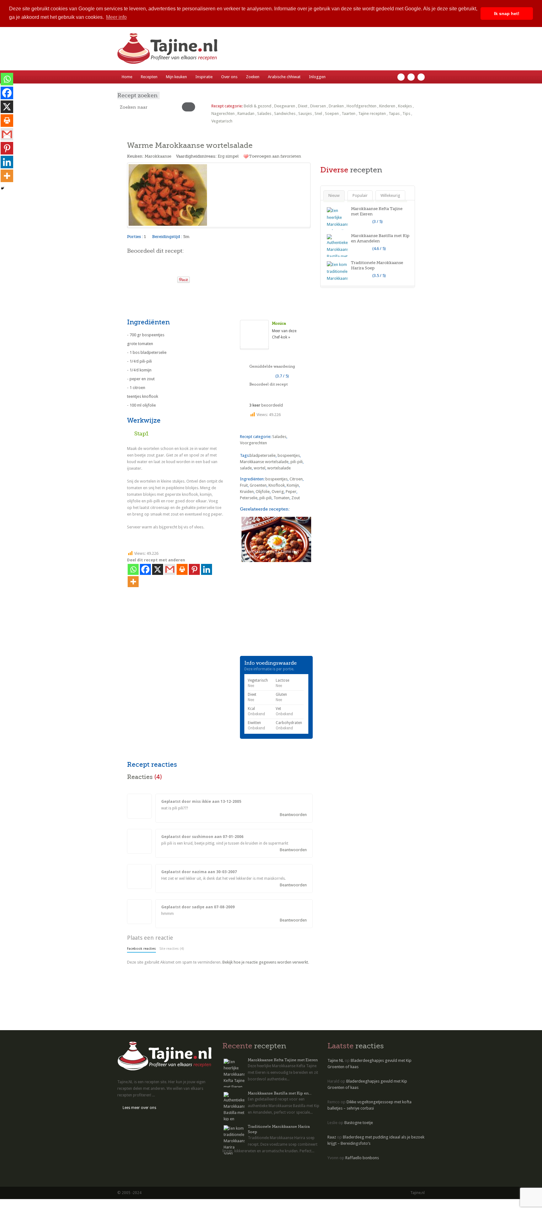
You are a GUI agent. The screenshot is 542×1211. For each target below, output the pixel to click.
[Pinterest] (194, 569)
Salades (264, 113)
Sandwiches (284, 113)
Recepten (149, 76)
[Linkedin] (206, 569)
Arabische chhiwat (284, 76)
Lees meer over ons (139, 1108)
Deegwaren (284, 106)
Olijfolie (263, 491)
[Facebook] (145, 569)
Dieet (302, 106)
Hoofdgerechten (361, 106)
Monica (279, 323)
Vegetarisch (221, 121)
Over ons (229, 76)
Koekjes (405, 106)
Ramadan (245, 113)
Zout (295, 497)
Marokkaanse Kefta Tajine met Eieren (283, 1060)
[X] (157, 569)
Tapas (394, 113)
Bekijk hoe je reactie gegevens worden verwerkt (265, 962)
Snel (318, 113)
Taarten (348, 113)
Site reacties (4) (171, 949)
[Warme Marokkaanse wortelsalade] (218, 195)
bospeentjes (289, 455)
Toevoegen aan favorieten (275, 156)
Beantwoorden (293, 814)
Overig (278, 491)
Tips (406, 113)
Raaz (331, 1137)
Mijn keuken (176, 76)
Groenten (258, 485)
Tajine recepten (372, 113)
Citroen (296, 479)
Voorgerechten (253, 443)
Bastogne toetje (358, 1122)
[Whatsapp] (133, 569)
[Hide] (2, 188)
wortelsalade (279, 468)
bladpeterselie (263, 455)
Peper (291, 491)
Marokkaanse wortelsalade (264, 461)
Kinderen (387, 106)
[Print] (170, 278)
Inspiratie (204, 76)
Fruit (244, 485)
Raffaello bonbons (362, 1157)
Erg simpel (228, 156)
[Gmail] (169, 569)
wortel (259, 468)
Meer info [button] (116, 17)
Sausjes (305, 113)
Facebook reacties (141, 949)
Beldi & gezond (257, 106)
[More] (133, 581)
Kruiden (247, 491)
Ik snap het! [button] (506, 13)
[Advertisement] (200, 300)
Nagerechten (223, 113)
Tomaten (282, 497)
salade (246, 468)
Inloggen (317, 76)
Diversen (318, 106)
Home (127, 76)
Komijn (293, 485)
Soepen (332, 113)
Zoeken (252, 76)
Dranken (336, 106)
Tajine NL (335, 1060)
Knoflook (276, 485)
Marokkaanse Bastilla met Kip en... (279, 1093)
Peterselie (249, 497)
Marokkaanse (158, 156)
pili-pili (296, 461)
